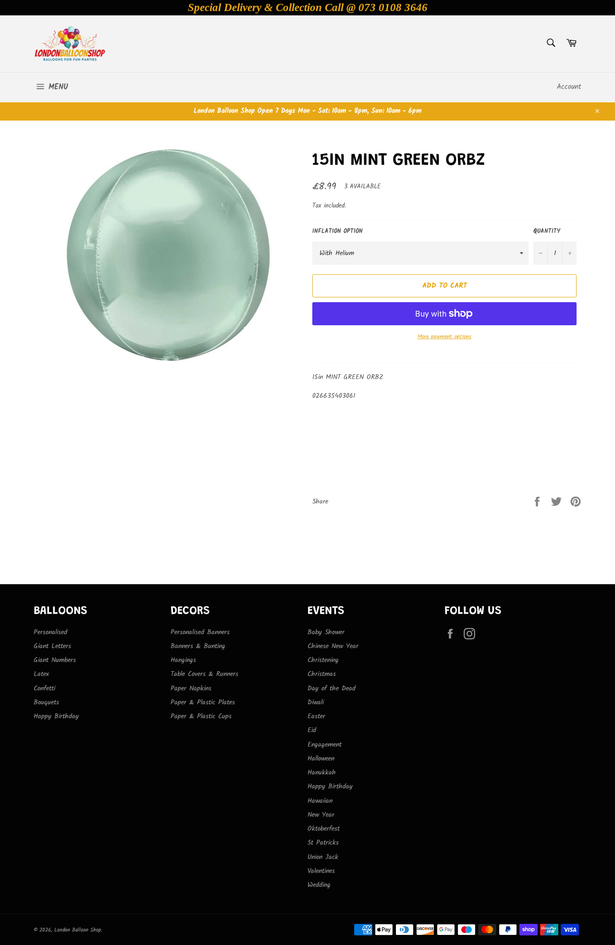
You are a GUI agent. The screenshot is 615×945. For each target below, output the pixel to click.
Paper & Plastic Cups (201, 716)
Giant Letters (52, 646)
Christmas (322, 674)
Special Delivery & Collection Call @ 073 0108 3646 (308, 7)
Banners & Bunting (198, 646)
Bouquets (46, 702)
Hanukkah (322, 772)
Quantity (546, 232)
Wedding (319, 885)
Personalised (50, 632)
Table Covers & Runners (204, 674)
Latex (41, 674)
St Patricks (323, 842)
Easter (316, 716)
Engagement (325, 744)
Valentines (321, 871)
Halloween (321, 758)
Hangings (183, 660)
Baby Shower (326, 632)
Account (569, 87)
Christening (323, 660)
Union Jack (323, 857)
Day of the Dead (332, 688)
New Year (321, 815)
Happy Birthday (56, 716)
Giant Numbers (55, 660)
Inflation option (337, 232)
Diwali (316, 702)
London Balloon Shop (77, 930)
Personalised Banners (200, 632)
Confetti (44, 688)
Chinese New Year (333, 646)
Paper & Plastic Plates (203, 702)
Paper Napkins (191, 688)
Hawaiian (320, 801)
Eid (312, 730)
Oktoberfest (324, 828)
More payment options (444, 337)
